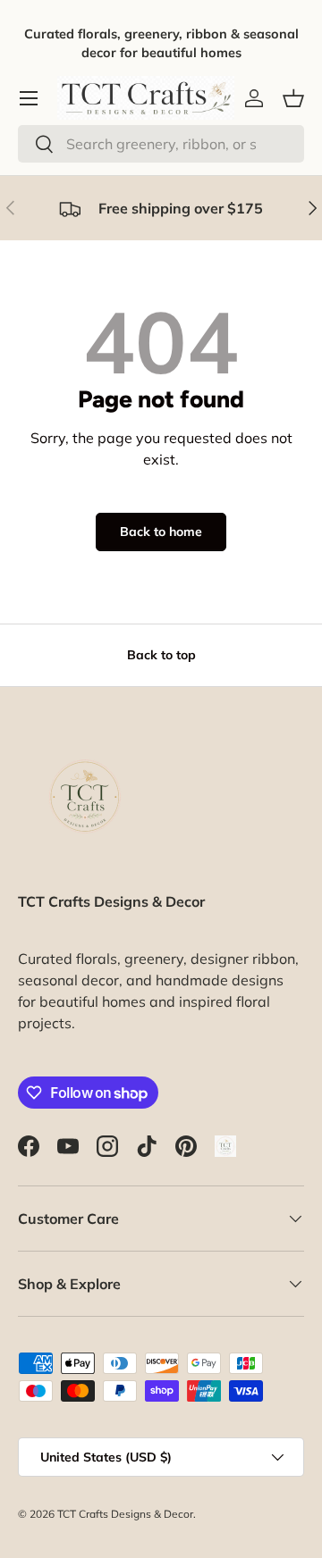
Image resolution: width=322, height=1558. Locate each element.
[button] (293, 98)
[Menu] (28, 98)
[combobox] (161, 144)
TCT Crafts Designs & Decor (125, 1513)
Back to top (161, 655)
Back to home (161, 532)
